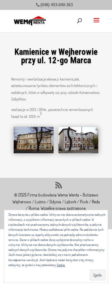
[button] (33, 140)
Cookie (61, 265)
